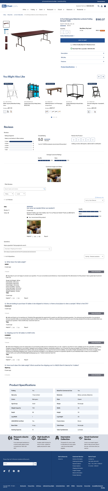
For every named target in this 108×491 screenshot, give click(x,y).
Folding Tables (10, 14)
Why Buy (63, 57)
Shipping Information (78, 468)
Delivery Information (78, 459)
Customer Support (101, 1)
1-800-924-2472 (90, 6)
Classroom (69, 9)
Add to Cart (82, 40)
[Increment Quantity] (68, 32)
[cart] (105, 7)
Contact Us (91, 459)
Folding (33, 9)
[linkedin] (18, 471)
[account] (102, 6)
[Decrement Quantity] (61, 32)
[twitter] (4, 471)
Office (24, 9)
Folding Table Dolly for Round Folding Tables (75, 103)
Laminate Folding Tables (18, 14)
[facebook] (9, 471)
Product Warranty (77, 475)
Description (64, 53)
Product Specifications (68, 67)
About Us (60, 459)
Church (60, 9)
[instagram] (14, 471)
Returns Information (77, 473)
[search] (99, 6)
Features (63, 61)
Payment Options (77, 463)
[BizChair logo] (10, 6)
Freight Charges (77, 470)
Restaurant (50, 9)
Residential (80, 9)
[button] (6, 24)
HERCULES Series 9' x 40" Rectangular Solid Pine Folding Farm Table (54, 103)
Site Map (103, 487)
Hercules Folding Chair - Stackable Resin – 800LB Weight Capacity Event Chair (96, 103)
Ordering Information (78, 461)
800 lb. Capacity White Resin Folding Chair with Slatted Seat (12, 103)
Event (41, 9)
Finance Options (77, 466)
